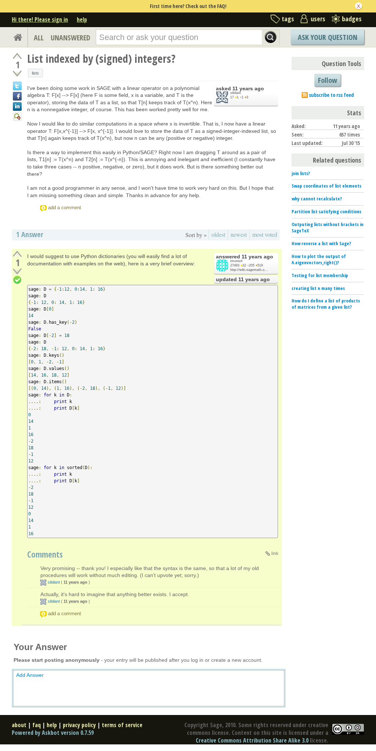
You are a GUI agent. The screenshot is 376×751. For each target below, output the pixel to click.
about (19, 725)
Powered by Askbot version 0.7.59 (53, 733)
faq (36, 725)
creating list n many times (318, 288)
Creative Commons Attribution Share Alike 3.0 (252, 740)
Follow (327, 80)
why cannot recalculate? (317, 198)
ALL (39, 38)
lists (35, 73)
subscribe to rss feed (331, 94)
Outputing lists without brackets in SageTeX (328, 227)
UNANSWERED (70, 38)
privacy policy (79, 725)
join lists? (301, 173)
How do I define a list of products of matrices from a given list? (326, 303)
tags (288, 18)
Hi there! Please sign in (40, 19)
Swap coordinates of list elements (326, 185)
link (274, 553)
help (82, 19)
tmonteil (236, 261)
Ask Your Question (327, 37)
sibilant (235, 93)
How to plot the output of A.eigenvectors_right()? (319, 259)
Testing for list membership (320, 275)
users (318, 18)
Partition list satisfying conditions (326, 211)
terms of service (122, 725)
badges (352, 18)
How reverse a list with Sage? (321, 243)
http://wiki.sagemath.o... (249, 270)
